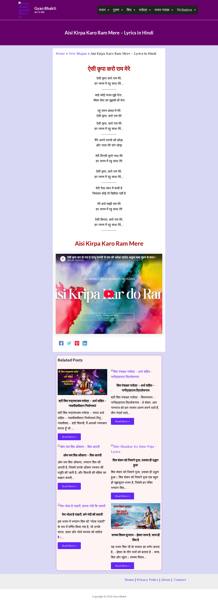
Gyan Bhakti (45, 8)
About (165, 580)
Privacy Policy (147, 580)
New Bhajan (78, 53)
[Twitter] (69, 343)
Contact (180, 580)
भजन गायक (162, 10)
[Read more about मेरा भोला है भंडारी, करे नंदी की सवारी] (81, 506)
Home (60, 53)
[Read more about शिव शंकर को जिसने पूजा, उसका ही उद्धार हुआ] (135, 449)
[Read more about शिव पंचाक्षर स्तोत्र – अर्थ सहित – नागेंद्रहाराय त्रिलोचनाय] (135, 374)
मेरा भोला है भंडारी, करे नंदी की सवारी (82, 514)
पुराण (116, 10)
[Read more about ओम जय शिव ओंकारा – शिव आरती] (79, 446)
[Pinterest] (77, 343)
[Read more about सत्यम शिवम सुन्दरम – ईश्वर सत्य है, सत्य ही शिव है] (135, 516)
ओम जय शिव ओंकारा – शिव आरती (82, 455)
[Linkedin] (85, 343)
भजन (102, 10)
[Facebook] (61, 343)
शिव (129, 10)
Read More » (69, 436)
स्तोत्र (143, 10)
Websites (184, 10)
